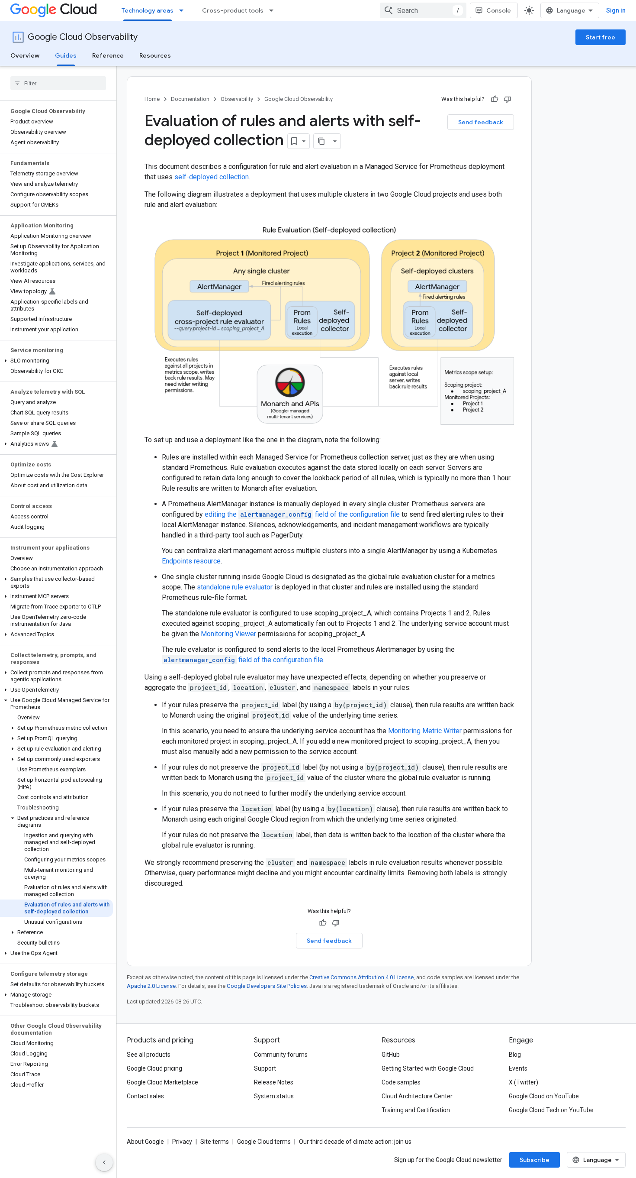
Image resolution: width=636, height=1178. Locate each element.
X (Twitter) (523, 1082)
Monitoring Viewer (228, 634)
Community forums (281, 1054)
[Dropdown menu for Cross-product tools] (273, 10)
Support (265, 1068)
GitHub (391, 1054)
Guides (66, 55)
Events (518, 1068)
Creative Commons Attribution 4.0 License (361, 977)
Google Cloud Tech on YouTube (551, 1110)
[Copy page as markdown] (321, 141)
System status (274, 1096)
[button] (56, 361)
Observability (237, 99)
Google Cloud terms (264, 1141)
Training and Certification (416, 1110)
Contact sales (145, 1096)
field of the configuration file (243, 660)
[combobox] (423, 10)
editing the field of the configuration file (302, 514)
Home (152, 99)
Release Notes (273, 1082)
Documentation (190, 99)
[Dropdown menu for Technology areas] (183, 10)
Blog (515, 1054)
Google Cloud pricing (154, 1068)
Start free (600, 37)
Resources (155, 55)
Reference (108, 55)
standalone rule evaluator (235, 587)
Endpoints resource (191, 561)
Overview (24, 55)
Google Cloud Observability (83, 37)
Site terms (214, 1141)
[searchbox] (58, 83)
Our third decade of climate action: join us (355, 1141)
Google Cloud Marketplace (162, 1082)
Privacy (182, 1141)
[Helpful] (494, 99)
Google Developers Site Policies (267, 986)
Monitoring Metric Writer (425, 731)
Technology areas (147, 10)
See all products (148, 1054)
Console (498, 10)
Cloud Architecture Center (417, 1096)
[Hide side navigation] (104, 1162)
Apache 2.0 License (151, 986)
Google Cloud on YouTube (544, 1096)
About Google (145, 1141)
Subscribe (534, 1160)
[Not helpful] (507, 99)
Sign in (616, 10)
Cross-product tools (232, 10)
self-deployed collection (211, 177)
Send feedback (480, 122)
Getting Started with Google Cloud (428, 1068)
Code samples (401, 1082)
